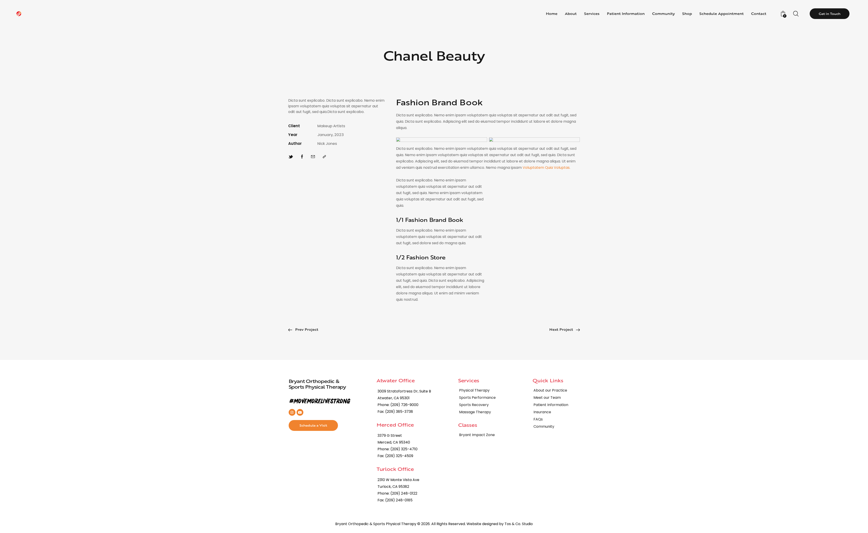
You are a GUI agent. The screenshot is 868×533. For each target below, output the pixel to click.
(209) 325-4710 (403, 449)
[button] (324, 156)
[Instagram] (292, 412)
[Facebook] (302, 156)
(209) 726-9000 (404, 404)
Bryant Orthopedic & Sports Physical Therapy (317, 384)
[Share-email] (313, 156)
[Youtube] (300, 412)
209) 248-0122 (404, 493)
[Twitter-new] (290, 156)
